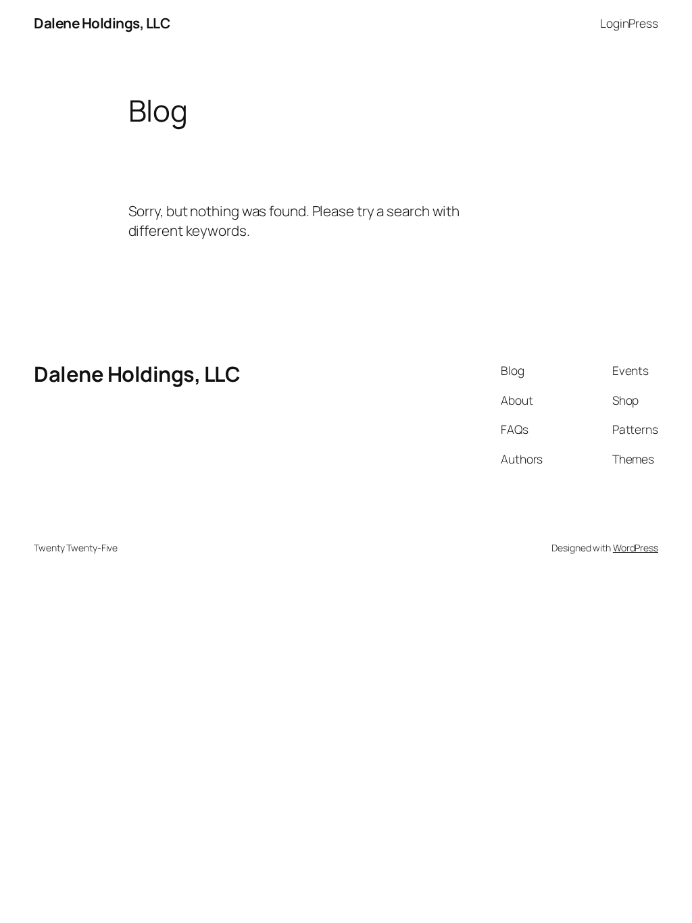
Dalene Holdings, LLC (102, 23)
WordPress (635, 547)
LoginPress (629, 23)
